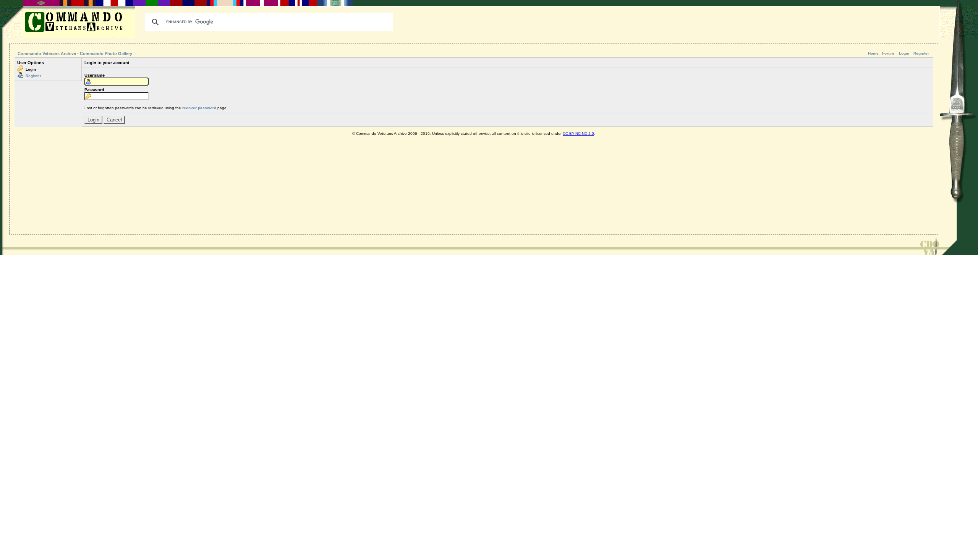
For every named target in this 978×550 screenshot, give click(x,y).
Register (921, 53)
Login (904, 53)
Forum (888, 53)
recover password (199, 108)
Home (873, 53)
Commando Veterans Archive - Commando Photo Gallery (75, 53)
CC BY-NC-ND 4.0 (578, 133)
